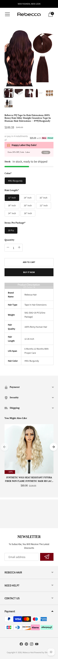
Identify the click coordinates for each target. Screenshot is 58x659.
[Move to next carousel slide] (53, 447)
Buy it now (29, 272)
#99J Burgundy (15, 180)
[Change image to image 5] (49, 93)
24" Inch (12, 213)
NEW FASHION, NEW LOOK (29, 3)
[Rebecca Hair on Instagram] (32, 644)
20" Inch (28, 205)
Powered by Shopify (42, 652)
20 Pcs (11, 230)
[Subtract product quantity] (8, 247)
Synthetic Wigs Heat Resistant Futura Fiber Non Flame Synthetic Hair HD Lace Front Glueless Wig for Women (29, 479)
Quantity (9, 240)
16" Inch (43, 197)
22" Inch (44, 205)
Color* (8, 173)
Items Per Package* (15, 223)
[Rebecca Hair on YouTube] (37, 644)
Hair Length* (12, 190)
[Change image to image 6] (9, 103)
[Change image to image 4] (39, 93)
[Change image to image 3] (29, 93)
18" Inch (12, 205)
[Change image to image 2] (19, 93)
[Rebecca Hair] (29, 14)
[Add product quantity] (19, 247)
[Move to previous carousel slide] (4, 447)
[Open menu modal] (7, 14)
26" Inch (28, 213)
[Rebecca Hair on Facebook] (21, 644)
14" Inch (28, 197)
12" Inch (12, 197)
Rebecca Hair (28, 652)
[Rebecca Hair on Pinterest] (26, 644)
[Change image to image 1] (9, 93)
